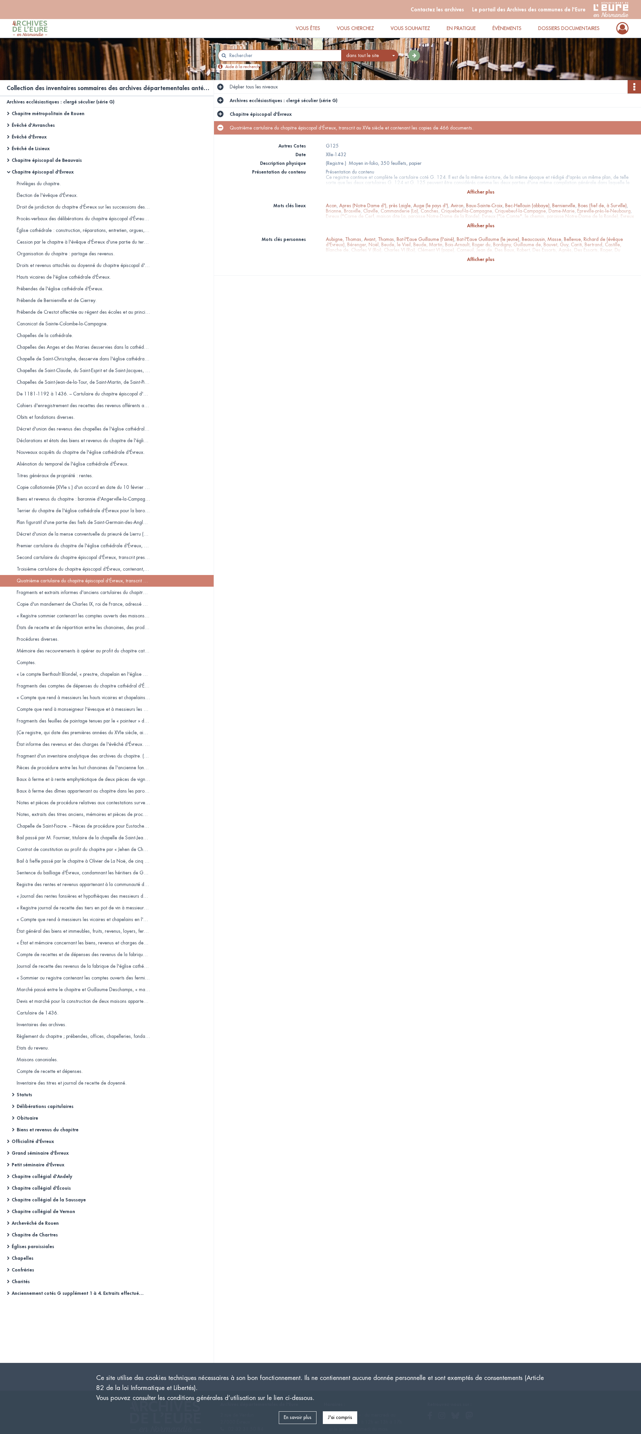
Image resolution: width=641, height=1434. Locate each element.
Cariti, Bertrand (586, 244)
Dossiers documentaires (569, 28)
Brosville (352, 211)
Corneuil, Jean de (474, 250)
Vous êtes (308, 28)
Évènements (506, 28)
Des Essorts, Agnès (552, 250)
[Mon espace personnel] (622, 28)
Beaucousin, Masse (541, 239)
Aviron (457, 205)
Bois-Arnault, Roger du (467, 244)
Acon (331, 205)
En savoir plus (297, 1417)
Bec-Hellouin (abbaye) (527, 205)
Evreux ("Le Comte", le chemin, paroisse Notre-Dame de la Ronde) (550, 216)
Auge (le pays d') (430, 205)
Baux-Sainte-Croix (484, 205)
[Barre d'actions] (634, 86)
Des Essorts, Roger (593, 250)
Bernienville (563, 205)
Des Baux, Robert (512, 250)
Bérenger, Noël (363, 244)
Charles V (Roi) (366, 250)
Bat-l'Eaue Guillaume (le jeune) (488, 239)
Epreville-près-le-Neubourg (604, 211)
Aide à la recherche (243, 67)
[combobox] (370, 56)
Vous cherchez (355, 28)
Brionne (333, 211)
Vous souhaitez (410, 28)
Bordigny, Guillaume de (517, 244)
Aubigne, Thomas (343, 239)
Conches (429, 211)
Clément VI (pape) (436, 250)
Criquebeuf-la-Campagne (466, 211)
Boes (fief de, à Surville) (602, 205)
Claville (370, 211)
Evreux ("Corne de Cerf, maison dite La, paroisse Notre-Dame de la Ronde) (402, 216)
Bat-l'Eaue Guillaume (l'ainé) (425, 239)
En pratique (461, 28)
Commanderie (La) (399, 211)
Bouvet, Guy (556, 244)
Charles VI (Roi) (399, 250)
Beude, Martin (427, 244)
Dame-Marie (562, 211)
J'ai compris (340, 1417)
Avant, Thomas (379, 239)
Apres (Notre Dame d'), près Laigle (375, 205)
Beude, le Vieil (396, 244)
